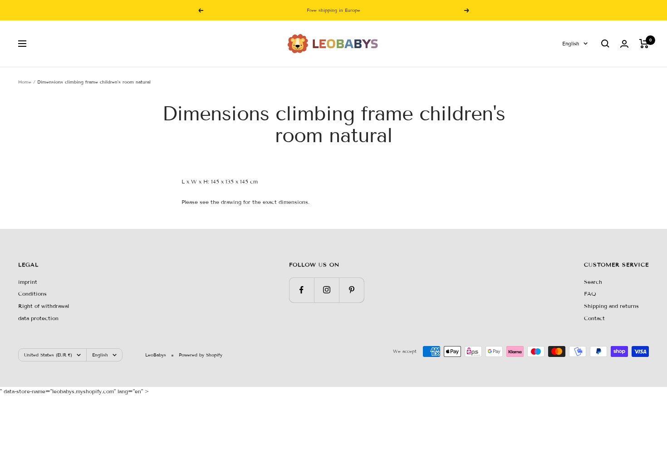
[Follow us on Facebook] (301, 289)
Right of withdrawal (43, 305)
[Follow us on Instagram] (326, 289)
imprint (27, 281)
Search (593, 281)
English (570, 43)
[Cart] (644, 43)
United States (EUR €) (48, 355)
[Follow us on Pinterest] (351, 289)
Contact (594, 318)
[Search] (605, 44)
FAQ (590, 293)
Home (24, 82)
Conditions (32, 293)
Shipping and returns (611, 305)
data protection (38, 318)
